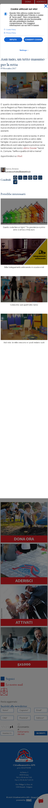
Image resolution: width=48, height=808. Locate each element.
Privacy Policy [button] (11, 33)
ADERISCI (41, 2)
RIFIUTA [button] (13, 40)
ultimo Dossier (30, 148)
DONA (28, 2)
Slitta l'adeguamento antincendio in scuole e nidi (24, 267)
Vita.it (19, 156)
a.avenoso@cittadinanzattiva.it (18, 171)
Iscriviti (40, 733)
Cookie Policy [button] (11, 30)
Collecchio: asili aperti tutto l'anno (24, 305)
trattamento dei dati (23, 733)
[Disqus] (24, 390)
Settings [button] (24, 50)
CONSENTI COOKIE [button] (33, 40)
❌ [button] (46, 6)
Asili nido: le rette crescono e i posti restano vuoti (24, 343)
